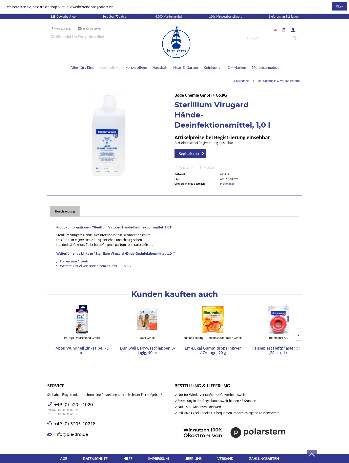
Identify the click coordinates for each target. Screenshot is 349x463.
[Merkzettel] (284, 30)
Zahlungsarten (264, 458)
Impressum (158, 458)
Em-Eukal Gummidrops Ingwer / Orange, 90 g (213, 350)
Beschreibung (65, 211)
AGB (63, 458)
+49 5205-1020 (62, 28)
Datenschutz (95, 458)
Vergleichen (186, 167)
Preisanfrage (227, 183)
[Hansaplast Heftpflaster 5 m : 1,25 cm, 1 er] (278, 319)
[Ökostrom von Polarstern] (237, 432)
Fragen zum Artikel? (73, 261)
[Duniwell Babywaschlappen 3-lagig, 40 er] (147, 319)
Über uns (193, 458)
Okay (339, 6)
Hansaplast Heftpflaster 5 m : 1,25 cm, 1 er (278, 350)
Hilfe (127, 458)
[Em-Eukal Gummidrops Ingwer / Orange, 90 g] (213, 319)
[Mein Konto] (293, 30)
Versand (225, 458)
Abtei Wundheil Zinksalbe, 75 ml (82, 350)
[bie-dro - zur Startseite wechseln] (164, 42)
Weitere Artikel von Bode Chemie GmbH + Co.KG (95, 265)
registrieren (189, 153)
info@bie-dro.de (92, 28)
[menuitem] (284, 30)
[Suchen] (295, 38)
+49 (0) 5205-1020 (73, 404)
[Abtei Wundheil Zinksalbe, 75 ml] (82, 319)
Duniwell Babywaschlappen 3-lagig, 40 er (147, 350)
